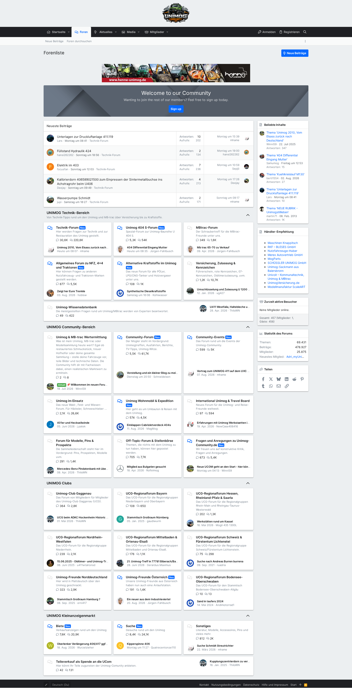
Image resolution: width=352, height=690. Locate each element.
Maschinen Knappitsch (283, 243)
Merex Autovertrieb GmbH (285, 255)
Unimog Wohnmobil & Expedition (149, 401)
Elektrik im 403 (68, 165)
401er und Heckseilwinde (73, 422)
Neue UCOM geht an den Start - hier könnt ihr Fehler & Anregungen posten (244, 466)
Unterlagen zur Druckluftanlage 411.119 (85, 137)
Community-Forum (139, 337)
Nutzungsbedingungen (226, 684)
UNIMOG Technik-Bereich (68, 213)
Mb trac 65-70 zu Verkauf (213, 247)
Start (293, 684)
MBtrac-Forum (207, 227)
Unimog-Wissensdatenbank (76, 307)
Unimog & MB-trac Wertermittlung (81, 337)
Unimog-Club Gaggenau (73, 493)
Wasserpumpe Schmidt (73, 198)
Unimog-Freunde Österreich (146, 577)
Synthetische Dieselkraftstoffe (146, 291)
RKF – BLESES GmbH (282, 247)
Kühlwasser (160, 295)
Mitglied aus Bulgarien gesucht (146, 466)
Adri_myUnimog (297, 356)
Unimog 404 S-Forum (141, 227)
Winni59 (81, 388)
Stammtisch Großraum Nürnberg (147, 517)
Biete (60, 626)
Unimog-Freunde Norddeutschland (81, 577)
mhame (234, 140)
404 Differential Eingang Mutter (147, 247)
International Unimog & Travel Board (223, 401)
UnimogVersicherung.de (283, 282)
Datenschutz (251, 684)
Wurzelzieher (85, 647)
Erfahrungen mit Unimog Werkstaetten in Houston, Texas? (234, 422)
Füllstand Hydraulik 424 (74, 151)
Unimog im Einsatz (69, 401)
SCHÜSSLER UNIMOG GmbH (287, 262)
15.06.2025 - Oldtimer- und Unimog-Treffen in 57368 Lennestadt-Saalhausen (106, 561)
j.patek (81, 426)
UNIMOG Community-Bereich (71, 327)
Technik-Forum (98, 140)
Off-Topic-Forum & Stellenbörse (149, 441)
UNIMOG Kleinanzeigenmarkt (71, 616)
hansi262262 (65, 155)
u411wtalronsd (86, 565)
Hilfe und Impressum (275, 684)
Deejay (61, 187)
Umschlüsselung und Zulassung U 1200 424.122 (227, 289)
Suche (130, 626)
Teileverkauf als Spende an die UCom (83, 662)
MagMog (152, 428)
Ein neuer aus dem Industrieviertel (148, 599)
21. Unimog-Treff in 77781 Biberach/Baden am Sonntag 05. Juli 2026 (170, 561)
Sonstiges (203, 626)
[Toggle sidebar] (306, 41)
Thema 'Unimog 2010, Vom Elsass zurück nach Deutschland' (284, 136)
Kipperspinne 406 (138, 643)
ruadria (221, 565)
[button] (68, 32)
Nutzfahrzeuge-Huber (282, 250)
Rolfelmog (152, 470)
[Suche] (304, 32)
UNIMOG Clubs (59, 483)
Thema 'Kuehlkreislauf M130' (285, 174)
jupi (59, 202)
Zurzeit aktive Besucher (280, 301)
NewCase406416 (227, 426)
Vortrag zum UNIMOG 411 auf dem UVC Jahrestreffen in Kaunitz (237, 371)
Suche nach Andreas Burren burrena (220, 561)
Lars (59, 140)
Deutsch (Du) (60, 684)
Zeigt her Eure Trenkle (71, 291)
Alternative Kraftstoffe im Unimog (151, 263)
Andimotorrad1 (225, 605)
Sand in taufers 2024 (210, 601)
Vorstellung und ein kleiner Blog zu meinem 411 (156, 372)
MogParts (274, 258)
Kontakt (204, 684)
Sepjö (235, 168)
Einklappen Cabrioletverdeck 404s (149, 425)
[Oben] (300, 685)
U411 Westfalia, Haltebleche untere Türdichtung (240, 306)
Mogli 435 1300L (226, 525)
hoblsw (82, 295)
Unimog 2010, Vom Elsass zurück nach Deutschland (90, 247)
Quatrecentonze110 (163, 647)
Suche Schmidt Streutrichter (215, 645)
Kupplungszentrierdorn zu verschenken (235, 661)
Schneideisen (161, 376)
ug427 (220, 293)
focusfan (62, 169)
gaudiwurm (154, 521)
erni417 (82, 602)
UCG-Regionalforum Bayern (146, 493)
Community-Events (210, 337)
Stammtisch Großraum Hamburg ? (78, 599)
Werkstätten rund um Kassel (215, 521)
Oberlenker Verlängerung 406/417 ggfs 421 (84, 643)
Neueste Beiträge (59, 126)
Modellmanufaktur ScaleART (286, 287)
